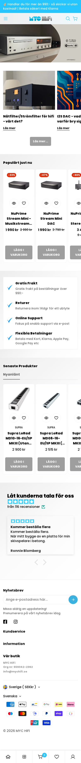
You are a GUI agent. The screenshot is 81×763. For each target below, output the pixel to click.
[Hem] (8, 756)
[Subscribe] (73, 599)
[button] (67, 18)
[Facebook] (5, 622)
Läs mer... (40, 141)
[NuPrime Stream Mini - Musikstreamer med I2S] (18, 185)
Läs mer (9, 128)
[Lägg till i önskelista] (23, 203)
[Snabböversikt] (13, 203)
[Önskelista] (56, 756)
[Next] (43, 57)
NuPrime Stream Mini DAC (51, 218)
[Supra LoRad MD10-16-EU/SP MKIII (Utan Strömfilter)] (18, 399)
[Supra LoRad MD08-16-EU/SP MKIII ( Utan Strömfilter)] (51, 399)
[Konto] (72, 756)
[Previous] (37, 57)
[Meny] (5, 18)
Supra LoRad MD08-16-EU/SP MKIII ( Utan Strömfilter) (51, 438)
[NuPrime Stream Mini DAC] (51, 185)
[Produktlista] (24, 756)
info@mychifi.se (15, 671)
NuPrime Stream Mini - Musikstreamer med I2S (18, 218)
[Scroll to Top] (73, 741)
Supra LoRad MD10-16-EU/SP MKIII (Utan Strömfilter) (19, 438)
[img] (42, 501)
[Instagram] (16, 622)
